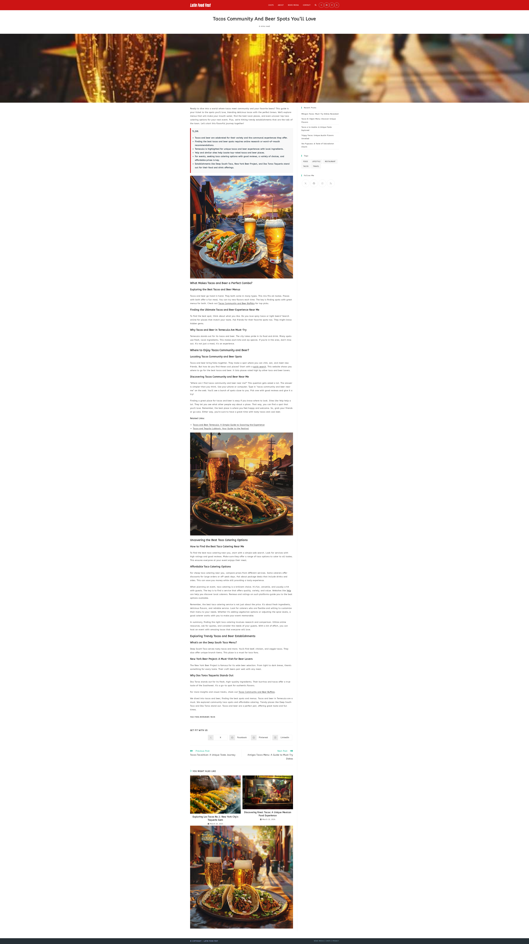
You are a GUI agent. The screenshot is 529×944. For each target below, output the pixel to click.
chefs (328, 941)
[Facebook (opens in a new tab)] (326, 5)
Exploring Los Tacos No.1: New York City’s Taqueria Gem (215, 818)
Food (197, 717)
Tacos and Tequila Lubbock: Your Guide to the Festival (221, 428)
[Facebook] (314, 183)
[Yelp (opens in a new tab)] (336, 5)
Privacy (336, 941)
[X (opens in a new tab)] (321, 5)
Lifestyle (316, 161)
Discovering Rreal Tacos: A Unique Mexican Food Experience (267, 814)
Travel (316, 166)
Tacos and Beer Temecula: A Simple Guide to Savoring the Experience (228, 425)
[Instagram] (322, 183)
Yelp (289, 590)
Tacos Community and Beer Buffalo (236, 303)
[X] (305, 183)
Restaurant (204, 717)
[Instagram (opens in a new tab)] (331, 5)
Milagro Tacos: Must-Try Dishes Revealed (320, 114)
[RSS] (331, 183)
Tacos (212, 717)
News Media (319, 941)
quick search (259, 366)
